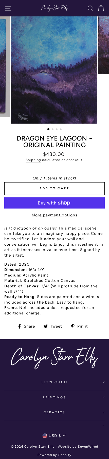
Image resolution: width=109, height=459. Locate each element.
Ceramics (54, 412)
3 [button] (57, 129)
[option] (54, 70)
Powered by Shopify (54, 455)
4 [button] (61, 129)
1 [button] (48, 129)
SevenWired (88, 446)
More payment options (54, 215)
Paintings (54, 397)
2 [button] (53, 129)
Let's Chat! (55, 382)
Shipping (33, 160)
